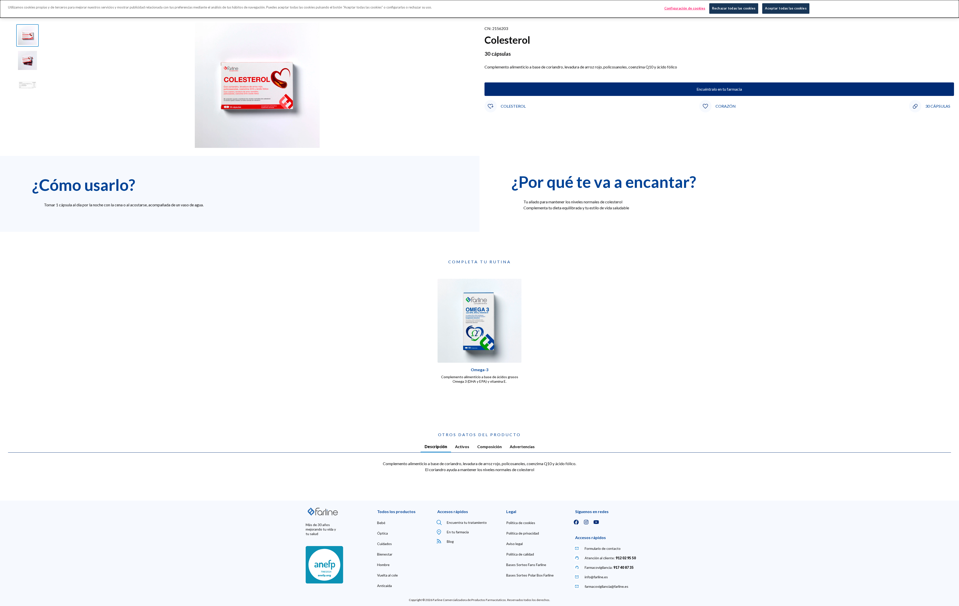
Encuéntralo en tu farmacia (719, 89)
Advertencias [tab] (522, 446)
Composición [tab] (489, 446)
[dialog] (479, 9)
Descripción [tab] (436, 446)
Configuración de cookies (684, 8)
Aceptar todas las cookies (785, 8)
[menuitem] (381, 523)
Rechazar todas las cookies (733, 8)
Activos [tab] (462, 446)
